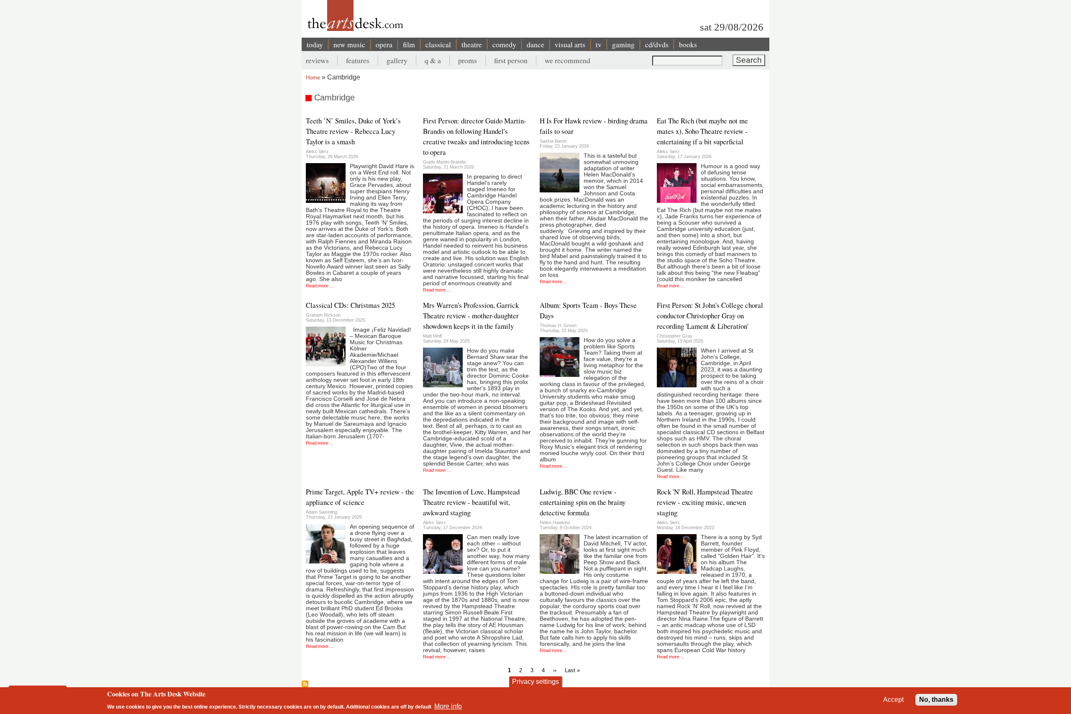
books (688, 44)
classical (438, 44)
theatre (471, 44)
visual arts (570, 44)
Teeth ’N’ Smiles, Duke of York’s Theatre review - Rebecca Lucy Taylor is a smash (353, 131)
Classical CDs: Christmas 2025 (350, 305)
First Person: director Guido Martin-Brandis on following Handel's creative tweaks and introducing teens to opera (476, 136)
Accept (893, 699)
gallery (397, 60)
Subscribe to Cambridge (305, 684)
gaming (623, 44)
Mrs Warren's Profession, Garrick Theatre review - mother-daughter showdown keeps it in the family (471, 315)
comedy (504, 44)
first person (511, 60)
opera (384, 44)
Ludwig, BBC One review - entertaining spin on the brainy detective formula (582, 502)
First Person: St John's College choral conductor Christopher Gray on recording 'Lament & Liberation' (710, 315)
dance (535, 44)
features (357, 60)
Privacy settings (535, 681)
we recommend (567, 60)
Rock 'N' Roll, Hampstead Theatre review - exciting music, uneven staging (705, 502)
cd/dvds (657, 44)
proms (467, 60)
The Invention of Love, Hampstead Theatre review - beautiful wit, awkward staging (471, 502)
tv (599, 44)
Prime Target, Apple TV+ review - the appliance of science (360, 497)
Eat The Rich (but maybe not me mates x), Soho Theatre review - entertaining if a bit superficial (702, 131)
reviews (317, 60)
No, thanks (936, 699)
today (315, 44)
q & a (433, 60)
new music (349, 44)
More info (448, 705)
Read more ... (319, 285)
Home (313, 77)
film (409, 44)
